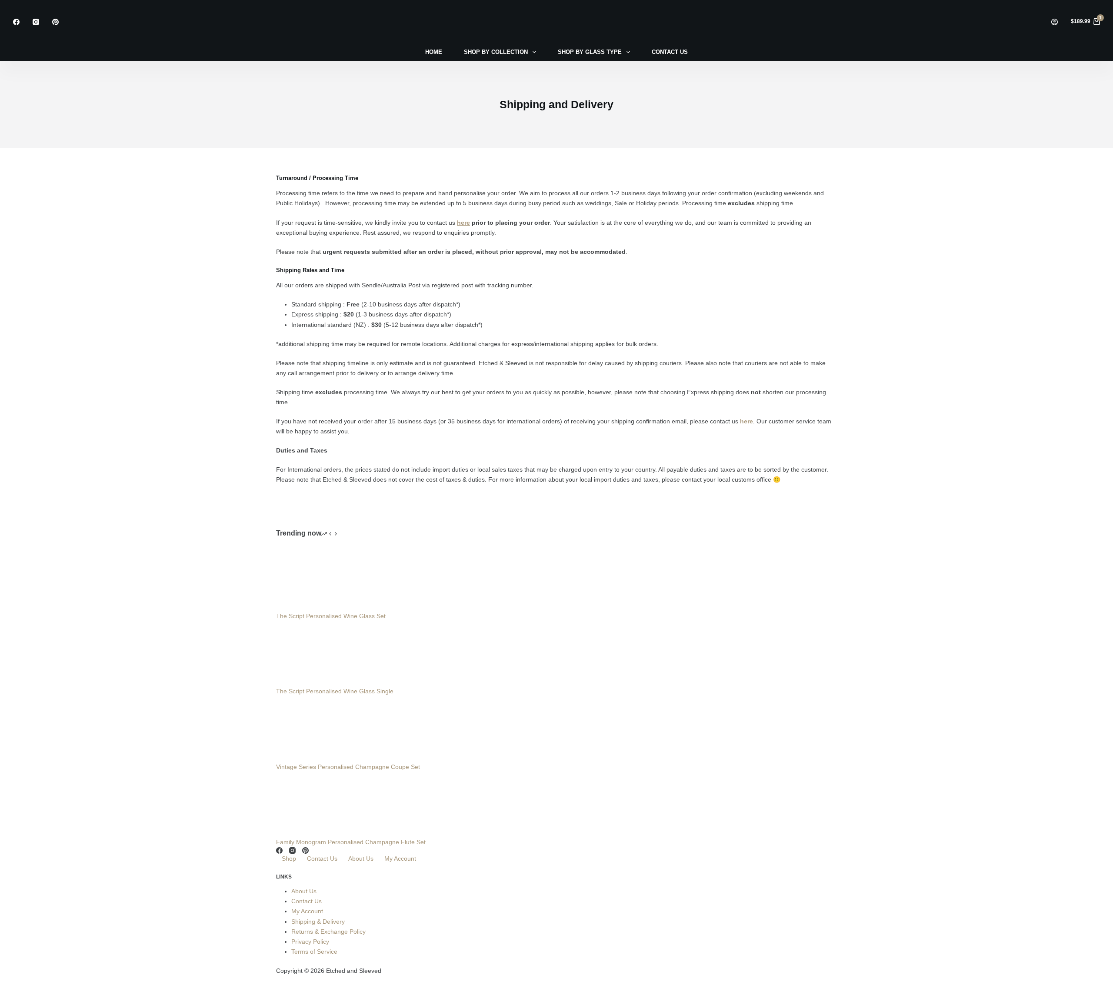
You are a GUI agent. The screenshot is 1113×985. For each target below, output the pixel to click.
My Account (400, 858)
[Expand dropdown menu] (534, 52)
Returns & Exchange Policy (328, 931)
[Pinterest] (55, 22)
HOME (433, 52)
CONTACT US (670, 52)
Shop (289, 858)
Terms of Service (314, 951)
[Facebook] (16, 22)
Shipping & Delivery (318, 921)
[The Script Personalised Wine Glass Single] (308, 653)
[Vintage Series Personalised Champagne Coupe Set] (308, 728)
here (463, 222)
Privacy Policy (310, 941)
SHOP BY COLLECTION (496, 52)
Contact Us (322, 858)
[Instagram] (36, 22)
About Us (360, 858)
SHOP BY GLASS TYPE (590, 52)
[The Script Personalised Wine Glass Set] (308, 578)
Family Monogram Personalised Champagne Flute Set (351, 842)
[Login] (1054, 22)
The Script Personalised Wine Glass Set (331, 615)
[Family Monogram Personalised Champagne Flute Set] (308, 803)
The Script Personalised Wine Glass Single (334, 691)
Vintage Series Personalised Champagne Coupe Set (348, 766)
